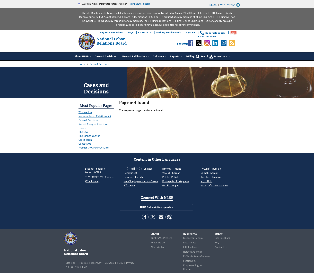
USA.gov (109, 262)
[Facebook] (145, 217)
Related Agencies (192, 251)
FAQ (217, 242)
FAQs (130, 32)
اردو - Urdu (206, 181)
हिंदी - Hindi (129, 185)
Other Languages (227, 4)
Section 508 (189, 260)
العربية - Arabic (93, 171)
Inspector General (193, 238)
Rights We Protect (161, 238)
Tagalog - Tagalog (211, 177)
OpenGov (96, 262)
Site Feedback (222, 238)
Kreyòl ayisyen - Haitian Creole (141, 181)
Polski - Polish (170, 177)
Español (213, 4)
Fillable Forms (191, 247)
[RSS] (169, 217)
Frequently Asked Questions (94, 147)
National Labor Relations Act (94, 116)
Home (81, 64)
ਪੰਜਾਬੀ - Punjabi (170, 185)
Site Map (70, 262)
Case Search (85, 139)
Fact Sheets (189, 242)
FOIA (120, 262)
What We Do (158, 242)
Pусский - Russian (211, 168)
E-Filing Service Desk (168, 32)
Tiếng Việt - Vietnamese (214, 185)
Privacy (130, 262)
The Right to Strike (89, 135)
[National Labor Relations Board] (87, 41)
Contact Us (145, 32)
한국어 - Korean (171, 172)
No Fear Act (72, 266)
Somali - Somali (209, 172)
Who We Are (85, 112)
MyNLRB (190, 32)
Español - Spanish (95, 168)
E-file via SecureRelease (196, 256)
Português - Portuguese (175, 181)
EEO (84, 266)
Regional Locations (111, 32)
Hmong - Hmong (171, 168)
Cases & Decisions (99, 64)
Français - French (133, 177)
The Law (83, 131)
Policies (83, 262)
